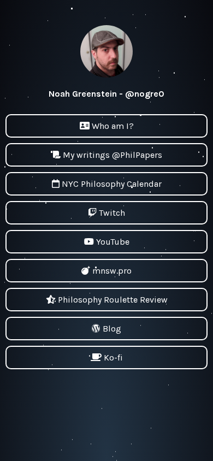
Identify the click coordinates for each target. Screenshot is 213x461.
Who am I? (113, 126)
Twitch (112, 213)
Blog (112, 328)
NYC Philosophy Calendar (112, 184)
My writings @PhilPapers (112, 155)
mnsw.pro (112, 270)
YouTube (112, 242)
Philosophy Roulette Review (113, 299)
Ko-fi (113, 357)
